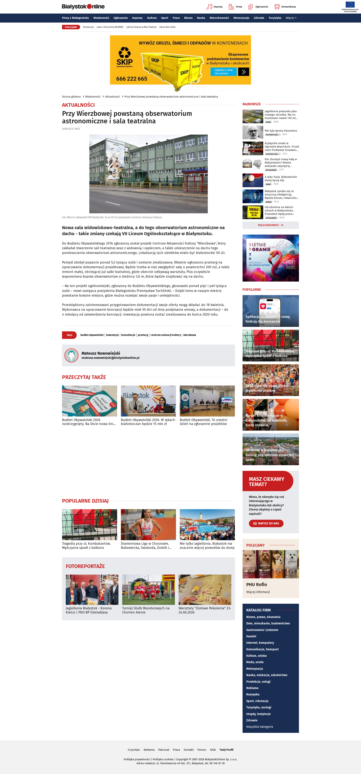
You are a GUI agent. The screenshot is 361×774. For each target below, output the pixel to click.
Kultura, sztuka (256, 655)
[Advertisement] (148, 462)
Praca (176, 18)
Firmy (239, 6)
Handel (251, 636)
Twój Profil (226, 749)
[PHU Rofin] (271, 564)
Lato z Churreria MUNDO (110, 27)
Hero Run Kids (167, 27)
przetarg (143, 335)
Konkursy (88, 27)
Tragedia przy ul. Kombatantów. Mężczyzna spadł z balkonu (86, 546)
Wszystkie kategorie (259, 727)
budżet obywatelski (92, 335)
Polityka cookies (163, 759)
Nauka (201, 18)
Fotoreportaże (85, 566)
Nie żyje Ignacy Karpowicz (281, 130)
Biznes (188, 18)
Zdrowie (259, 18)
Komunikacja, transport (262, 649)
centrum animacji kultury (166, 335)
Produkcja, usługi (258, 681)
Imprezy (218, 6)
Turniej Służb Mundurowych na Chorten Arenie (146, 610)
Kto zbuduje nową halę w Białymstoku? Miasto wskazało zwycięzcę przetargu (281, 163)
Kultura (152, 18)
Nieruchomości (219, 18)
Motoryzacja (241, 18)
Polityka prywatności (137, 759)
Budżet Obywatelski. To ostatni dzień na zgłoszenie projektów (203, 422)
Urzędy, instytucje (258, 714)
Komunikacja (288, 6)
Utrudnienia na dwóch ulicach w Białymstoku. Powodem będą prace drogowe (279, 210)
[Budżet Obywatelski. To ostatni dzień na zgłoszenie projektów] (207, 401)
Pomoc (201, 749)
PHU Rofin (256, 584)
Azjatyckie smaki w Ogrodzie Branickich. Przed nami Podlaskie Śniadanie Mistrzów (282, 147)
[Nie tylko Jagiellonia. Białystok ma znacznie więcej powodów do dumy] (207, 524)
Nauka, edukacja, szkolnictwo (266, 675)
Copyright (182, 759)
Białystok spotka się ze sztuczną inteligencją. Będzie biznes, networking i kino (281, 194)
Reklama (252, 688)
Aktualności (112, 96)
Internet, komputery (260, 642)
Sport (164, 18)
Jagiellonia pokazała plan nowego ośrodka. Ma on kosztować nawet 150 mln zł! (281, 115)
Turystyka (275, 18)
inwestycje (112, 335)
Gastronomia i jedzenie (262, 630)
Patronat (163, 749)
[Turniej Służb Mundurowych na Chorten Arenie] (148, 590)
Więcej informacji (258, 592)
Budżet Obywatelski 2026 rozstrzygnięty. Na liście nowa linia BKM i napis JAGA (88, 422)
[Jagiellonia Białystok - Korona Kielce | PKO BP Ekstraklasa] (92, 590)
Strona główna (71, 96)
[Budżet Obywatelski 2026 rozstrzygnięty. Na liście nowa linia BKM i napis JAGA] (89, 401)
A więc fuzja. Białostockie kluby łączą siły (281, 178)
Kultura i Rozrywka (273, 135)
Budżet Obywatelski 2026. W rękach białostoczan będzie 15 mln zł (148, 422)
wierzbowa (189, 335)
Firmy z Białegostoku (75, 18)
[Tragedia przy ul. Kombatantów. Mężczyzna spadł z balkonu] (89, 524)
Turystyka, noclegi (258, 707)
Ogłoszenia (262, 6)
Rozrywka (252, 694)
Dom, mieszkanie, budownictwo (268, 623)
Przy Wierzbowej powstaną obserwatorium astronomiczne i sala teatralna (171, 96)
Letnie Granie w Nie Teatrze (141, 27)
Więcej (290, 18)
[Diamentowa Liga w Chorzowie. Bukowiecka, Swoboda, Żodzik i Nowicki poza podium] (148, 524)
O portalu (134, 749)
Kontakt (189, 749)
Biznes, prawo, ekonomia (263, 617)
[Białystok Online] (83, 7)
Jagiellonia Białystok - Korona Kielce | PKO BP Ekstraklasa (89, 610)
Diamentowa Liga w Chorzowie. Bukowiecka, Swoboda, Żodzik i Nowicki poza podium (145, 546)
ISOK (213, 749)
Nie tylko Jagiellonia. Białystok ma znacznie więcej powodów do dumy (207, 546)
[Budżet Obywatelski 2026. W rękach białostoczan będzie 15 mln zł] (148, 401)
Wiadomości (101, 18)
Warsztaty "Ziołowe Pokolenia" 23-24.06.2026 (205, 610)
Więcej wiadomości (268, 225)
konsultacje (128, 335)
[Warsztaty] (205, 590)
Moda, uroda (255, 662)
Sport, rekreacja (257, 701)
